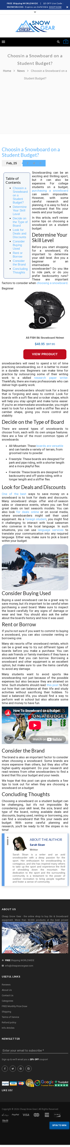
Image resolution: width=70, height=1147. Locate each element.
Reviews (6, 984)
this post (53, 685)
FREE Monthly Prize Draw (14, 1006)
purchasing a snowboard (50, 190)
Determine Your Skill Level (20, 210)
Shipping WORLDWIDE (19, 960)
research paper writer (50, 378)
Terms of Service (10, 1017)
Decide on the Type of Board (20, 222)
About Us (7, 990)
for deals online (27, 512)
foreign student (36, 519)
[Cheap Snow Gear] (35, 26)
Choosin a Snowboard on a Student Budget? (31, 152)
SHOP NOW (55, 7)
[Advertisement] (35, 105)
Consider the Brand (19, 262)
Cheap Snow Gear (28, 1109)
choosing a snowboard (52, 283)
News (21, 71)
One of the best (14, 494)
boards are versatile (49, 446)
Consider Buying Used (19, 245)
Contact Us (7, 995)
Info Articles (8, 1028)
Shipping (6, 1011)
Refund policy (9, 1022)
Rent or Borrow (18, 254)
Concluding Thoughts (20, 270)
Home (7, 71)
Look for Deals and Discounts (19, 233)
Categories (7, 1000)
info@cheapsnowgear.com (19, 965)
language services (51, 530)
